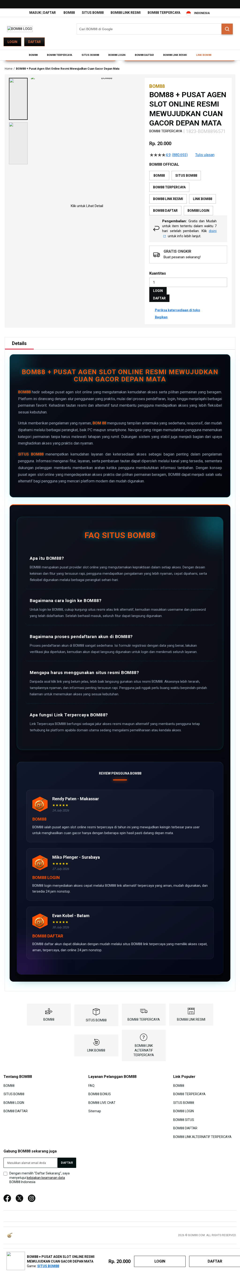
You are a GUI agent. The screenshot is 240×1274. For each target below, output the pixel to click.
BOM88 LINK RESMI (126, 12)
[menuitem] (33, 55)
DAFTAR (159, 298)
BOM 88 (99, 423)
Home (8, 68)
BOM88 (69, 12)
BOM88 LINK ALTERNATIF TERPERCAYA (143, 1050)
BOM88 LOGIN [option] (198, 210)
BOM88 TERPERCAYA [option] (169, 187)
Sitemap (94, 1111)
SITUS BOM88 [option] (186, 175)
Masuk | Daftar (42, 12)
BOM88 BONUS (99, 1094)
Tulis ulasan (204, 155)
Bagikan (161, 317)
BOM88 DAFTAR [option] (165, 210)
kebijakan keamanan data (46, 1178)
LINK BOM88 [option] (202, 199)
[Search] (227, 29)
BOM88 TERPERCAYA (164, 12)
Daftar (34, 42)
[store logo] (20, 29)
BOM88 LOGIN (14, 1103)
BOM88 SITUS (183, 1119)
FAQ (91, 1085)
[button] (18, 99)
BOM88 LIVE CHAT (102, 1103)
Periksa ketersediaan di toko (177, 310)
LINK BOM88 (96, 1050)
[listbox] (188, 193)
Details (19, 343)
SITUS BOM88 (93, 12)
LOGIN (158, 291)
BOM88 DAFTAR (16, 1111)
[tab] (19, 343)
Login (12, 42)
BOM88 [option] (159, 175)
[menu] (120, 55)
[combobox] (155, 29)
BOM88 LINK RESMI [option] (168, 199)
